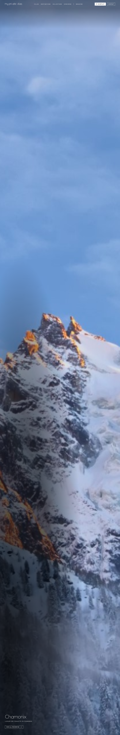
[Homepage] (13, 4)
